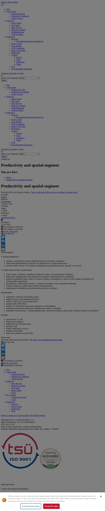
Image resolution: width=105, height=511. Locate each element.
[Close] (101, 496)
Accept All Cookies (51, 506)
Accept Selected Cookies (31, 506)
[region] (52, 501)
